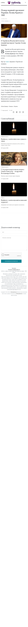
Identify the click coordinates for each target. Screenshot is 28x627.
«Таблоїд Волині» (13, 292)
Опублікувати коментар (11, 261)
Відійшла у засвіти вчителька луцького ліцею (13, 140)
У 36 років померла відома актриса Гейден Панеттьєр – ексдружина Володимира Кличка (12, 171)
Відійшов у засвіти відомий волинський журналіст (14, 201)
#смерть (11, 106)
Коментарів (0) (5, 110)
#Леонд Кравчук (4, 106)
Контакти (14, 268)
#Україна (16, 106)
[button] (3, 2)
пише (8, 61)
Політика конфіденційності (14, 269)
